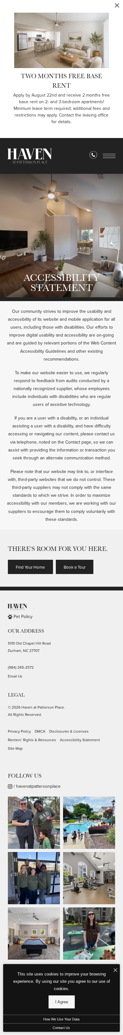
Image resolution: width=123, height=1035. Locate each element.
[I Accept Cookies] (115, 971)
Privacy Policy (19, 731)
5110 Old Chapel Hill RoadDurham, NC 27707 (29, 647)
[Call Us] (93, 156)
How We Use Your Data (61, 1019)
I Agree (61, 1002)
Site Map (15, 748)
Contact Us (61, 1028)
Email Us (15, 676)
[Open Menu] (109, 156)
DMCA (40, 731)
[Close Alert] (117, 7)
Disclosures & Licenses (69, 731)
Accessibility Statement (80, 740)
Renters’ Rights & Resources (32, 740)
